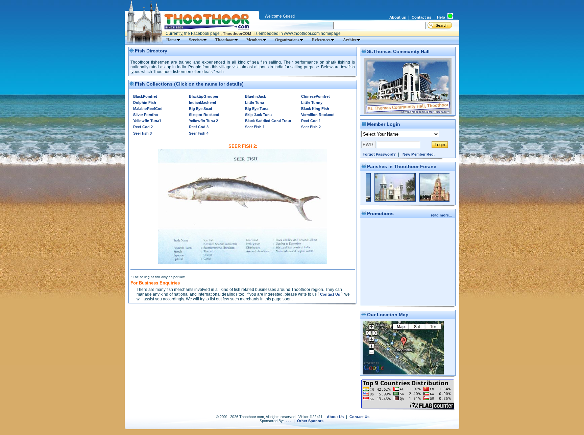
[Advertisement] (243, 318)
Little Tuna (254, 102)
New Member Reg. (419, 154)
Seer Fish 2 (311, 127)
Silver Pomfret (145, 115)
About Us (335, 417)
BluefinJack (255, 96)
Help (441, 17)
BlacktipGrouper (203, 96)
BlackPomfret (145, 96)
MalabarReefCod (148, 109)
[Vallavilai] (424, 200)
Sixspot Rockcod (204, 115)
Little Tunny (311, 102)
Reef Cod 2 (143, 127)
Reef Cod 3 (199, 127)
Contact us (421, 17)
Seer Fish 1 (255, 127)
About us (397, 17)
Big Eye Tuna (256, 109)
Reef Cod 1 (311, 121)
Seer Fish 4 (199, 133)
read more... (442, 215)
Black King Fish (315, 109)
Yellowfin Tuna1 (147, 121)
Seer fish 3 (142, 133)
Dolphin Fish (144, 102)
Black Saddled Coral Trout (268, 121)
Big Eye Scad (200, 109)
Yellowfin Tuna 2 (203, 121)
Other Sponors (310, 421)
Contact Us (330, 294)
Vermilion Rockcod (318, 115)
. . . (288, 421)
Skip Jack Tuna (258, 115)
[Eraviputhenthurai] (379, 200)
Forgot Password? (379, 154)
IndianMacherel (202, 102)
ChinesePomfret (315, 96)
